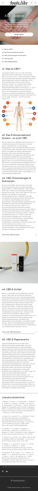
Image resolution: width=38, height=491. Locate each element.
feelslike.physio (16, 487)
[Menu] (2, 2)
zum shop (19, 34)
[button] (31, 2)
